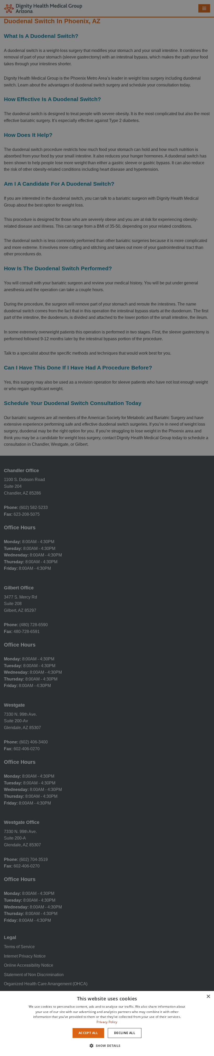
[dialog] (107, 1023)
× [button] (208, 997)
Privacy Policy (107, 1022)
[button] (106, 1046)
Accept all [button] (88, 1033)
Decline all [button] (124, 1033)
